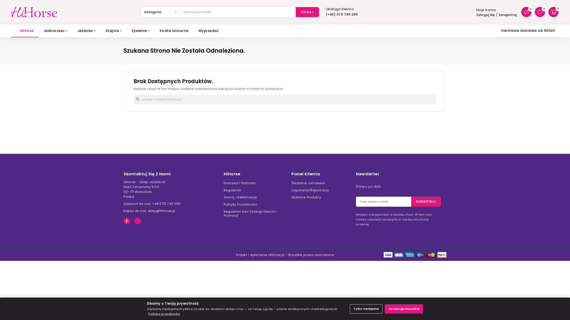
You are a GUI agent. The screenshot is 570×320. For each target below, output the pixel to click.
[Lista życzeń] (540, 12)
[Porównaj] (526, 12)
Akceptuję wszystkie (404, 309)
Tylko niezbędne (366, 309)
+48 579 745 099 (166, 204)
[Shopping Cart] (553, 12)
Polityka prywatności (164, 314)
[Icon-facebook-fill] (127, 221)
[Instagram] (137, 221)
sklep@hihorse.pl (161, 211)
